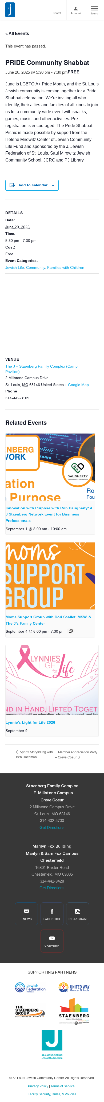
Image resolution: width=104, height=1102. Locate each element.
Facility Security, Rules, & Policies (52, 1094)
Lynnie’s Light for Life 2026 (30, 722)
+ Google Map (77, 385)
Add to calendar (32, 185)
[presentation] (50, 467)
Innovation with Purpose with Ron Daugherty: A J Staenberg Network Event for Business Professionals (49, 514)
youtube (52, 946)
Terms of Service (63, 1086)
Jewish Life (14, 267)
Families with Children (65, 267)
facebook (52, 919)
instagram (78, 919)
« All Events (17, 33)
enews (26, 919)
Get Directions (52, 827)
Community (35, 267)
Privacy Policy (38, 1086)
